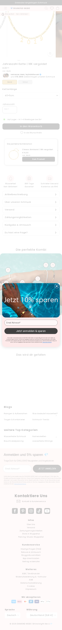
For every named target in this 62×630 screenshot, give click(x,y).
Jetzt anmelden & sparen (31, 330)
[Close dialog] (57, 286)
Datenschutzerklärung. (47, 342)
